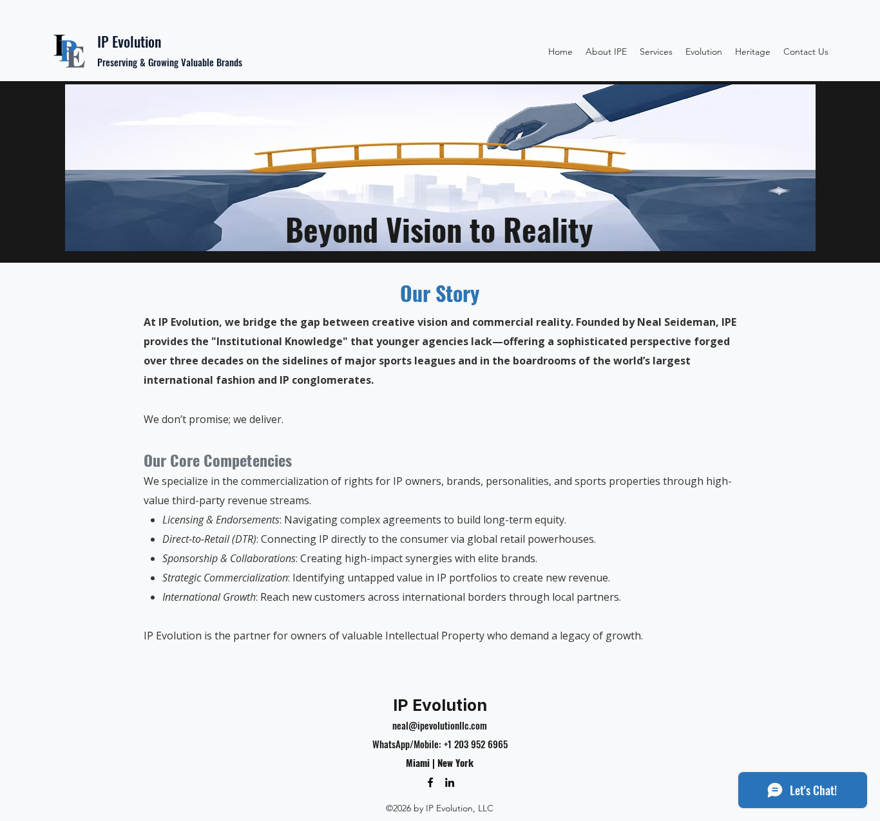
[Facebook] (430, 782)
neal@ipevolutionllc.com (439, 725)
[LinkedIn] (449, 782)
